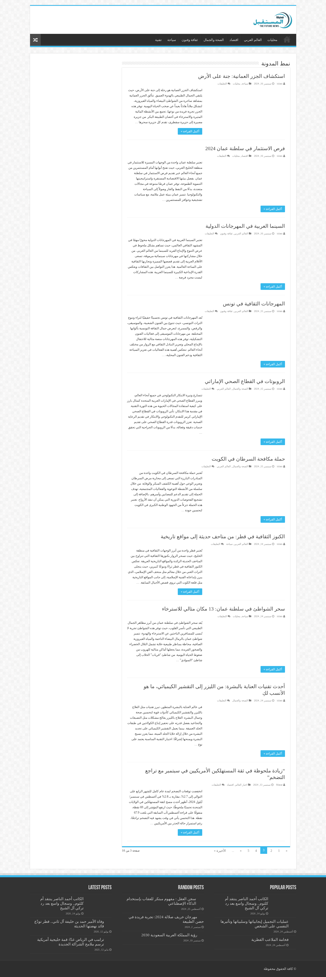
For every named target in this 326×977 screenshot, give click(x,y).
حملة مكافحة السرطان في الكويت (248, 459)
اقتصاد (233, 40)
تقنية (158, 40)
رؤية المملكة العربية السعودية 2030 (169, 935)
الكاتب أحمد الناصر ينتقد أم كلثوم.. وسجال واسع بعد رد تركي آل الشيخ (246, 903)
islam (279, 83)
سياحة (171, 40)
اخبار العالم (241, 784)
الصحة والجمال (213, 40)
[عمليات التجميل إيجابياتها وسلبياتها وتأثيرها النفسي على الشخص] (293, 921)
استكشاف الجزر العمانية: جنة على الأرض (241, 76)
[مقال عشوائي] (35, 40)
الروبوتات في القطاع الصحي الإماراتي (245, 381)
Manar (279, 784)
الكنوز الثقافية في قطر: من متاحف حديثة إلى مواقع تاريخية (223, 536)
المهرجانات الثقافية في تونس (254, 303)
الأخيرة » (220, 851)
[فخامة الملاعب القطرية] (293, 939)
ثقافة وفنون (190, 40)
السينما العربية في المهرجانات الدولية (245, 226)
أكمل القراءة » (190, 131)
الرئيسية (287, 39)
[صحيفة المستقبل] (268, 19)
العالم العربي (253, 40)
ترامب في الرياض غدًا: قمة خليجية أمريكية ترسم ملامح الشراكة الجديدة (70, 941)
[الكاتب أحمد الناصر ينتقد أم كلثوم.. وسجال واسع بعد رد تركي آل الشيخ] (283, 905)
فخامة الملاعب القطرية (270, 939)
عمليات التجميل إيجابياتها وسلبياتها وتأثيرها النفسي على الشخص (255, 923)
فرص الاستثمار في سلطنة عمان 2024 (245, 148)
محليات (272, 40)
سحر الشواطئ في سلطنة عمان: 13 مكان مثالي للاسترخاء (223, 609)
